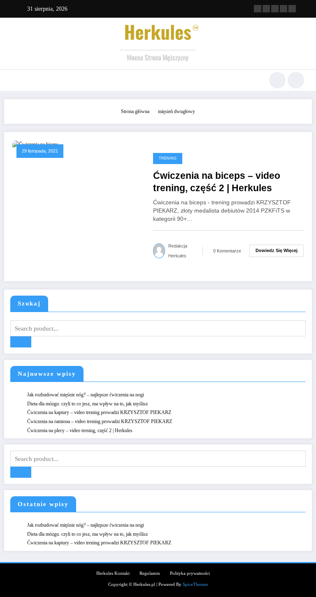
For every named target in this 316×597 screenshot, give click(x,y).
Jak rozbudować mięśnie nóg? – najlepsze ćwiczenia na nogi (85, 395)
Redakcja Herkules (177, 250)
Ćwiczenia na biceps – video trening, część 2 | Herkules (216, 182)
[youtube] (292, 8)
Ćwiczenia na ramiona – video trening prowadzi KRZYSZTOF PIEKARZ (99, 421)
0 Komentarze (227, 250)
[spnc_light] (296, 80)
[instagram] (283, 8)
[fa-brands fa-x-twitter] (266, 8)
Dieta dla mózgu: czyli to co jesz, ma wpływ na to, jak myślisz (87, 404)
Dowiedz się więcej (276, 250)
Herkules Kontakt (113, 573)
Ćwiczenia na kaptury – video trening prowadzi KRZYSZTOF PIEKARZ (99, 412)
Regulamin (149, 573)
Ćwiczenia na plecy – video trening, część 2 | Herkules (79, 430)
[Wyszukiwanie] (277, 80)
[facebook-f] (257, 8)
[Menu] (16, 80)
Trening (168, 158)
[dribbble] (275, 8)
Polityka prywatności (190, 573)
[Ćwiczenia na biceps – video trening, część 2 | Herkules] (35, 144)
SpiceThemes (195, 584)
